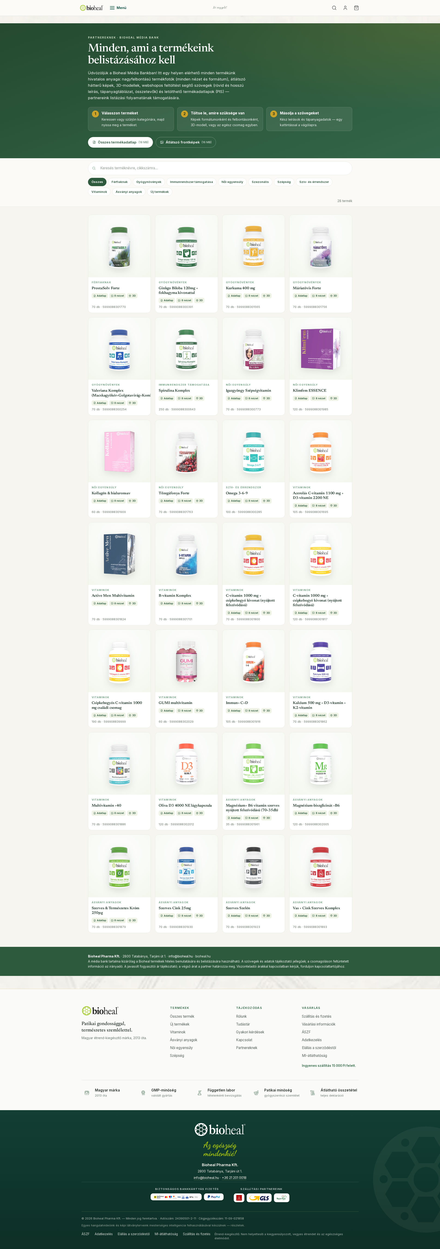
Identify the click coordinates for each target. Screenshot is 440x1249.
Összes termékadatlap (123, 142)
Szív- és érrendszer (314, 182)
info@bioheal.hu (181, 956)
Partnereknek (246, 1048)
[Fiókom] (345, 8)
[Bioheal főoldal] (100, 1011)
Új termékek (160, 192)
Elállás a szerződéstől (319, 1048)
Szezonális (260, 182)
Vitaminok (99, 192)
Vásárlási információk (318, 1024)
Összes (97, 182)
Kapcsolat (244, 1040)
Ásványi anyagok (129, 192)
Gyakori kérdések (250, 1032)
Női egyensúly (232, 182)
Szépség (284, 182)
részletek (237, 1225)
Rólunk (241, 1016)
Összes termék (182, 1016)
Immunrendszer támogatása (191, 182)
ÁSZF (306, 1032)
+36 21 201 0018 (234, 1178)
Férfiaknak (120, 182)
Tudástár (243, 1024)
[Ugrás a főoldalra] (91, 8)
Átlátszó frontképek (189, 142)
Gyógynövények (148, 182)
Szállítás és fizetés (316, 1016)
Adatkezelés (312, 1040)
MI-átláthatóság (314, 1055)
